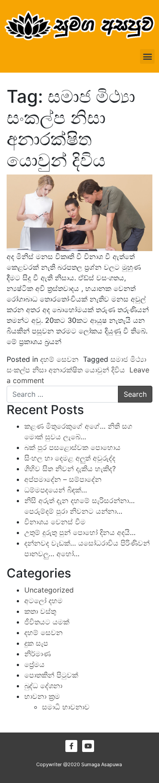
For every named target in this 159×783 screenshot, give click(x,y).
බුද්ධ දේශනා (43, 685)
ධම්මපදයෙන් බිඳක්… (55, 489)
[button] (147, 56)
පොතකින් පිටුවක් (51, 675)
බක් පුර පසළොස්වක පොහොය (72, 447)
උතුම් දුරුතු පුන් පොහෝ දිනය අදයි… (80, 532)
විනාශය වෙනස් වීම (55, 521)
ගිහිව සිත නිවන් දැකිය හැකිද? (70, 468)
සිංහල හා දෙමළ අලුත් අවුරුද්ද (69, 458)
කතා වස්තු (40, 611)
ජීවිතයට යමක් (46, 621)
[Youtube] (88, 746)
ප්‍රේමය (34, 664)
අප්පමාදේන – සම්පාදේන (63, 479)
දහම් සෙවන (59, 359)
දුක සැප (36, 643)
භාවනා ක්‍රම (42, 696)
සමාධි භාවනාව (66, 706)
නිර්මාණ (37, 653)
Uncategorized (49, 589)
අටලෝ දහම (43, 600)
